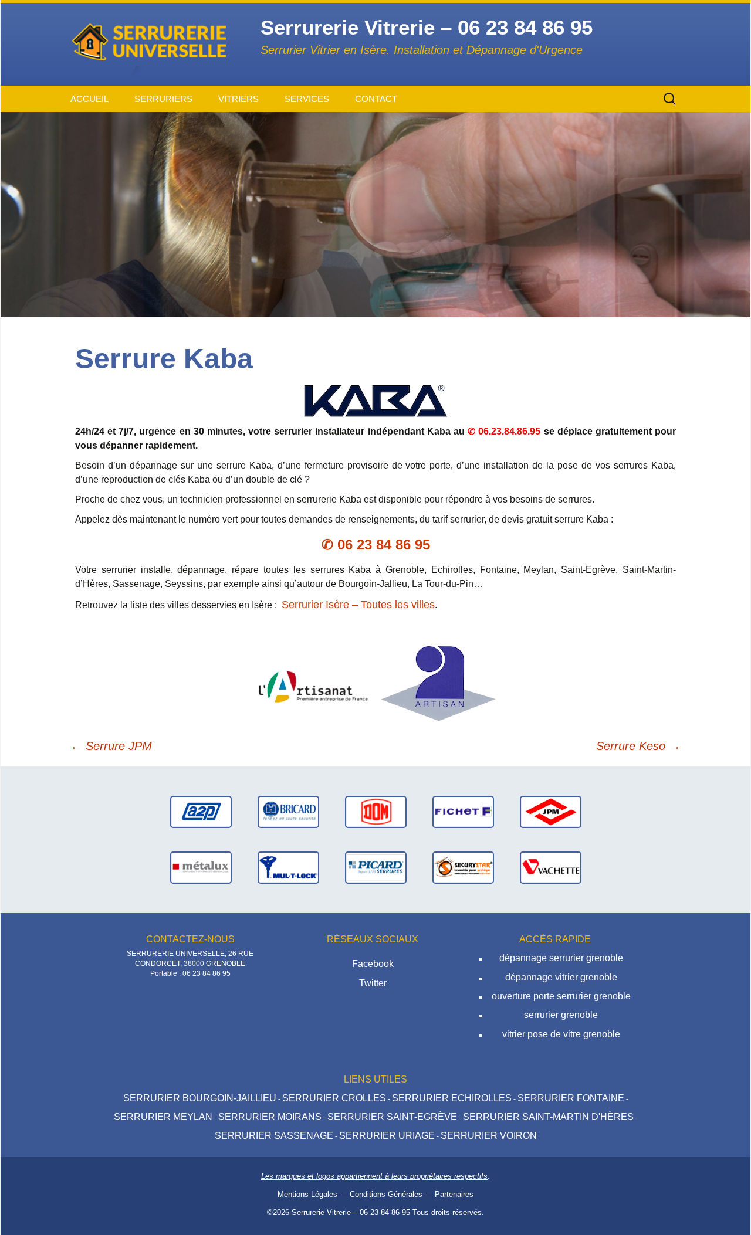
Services (307, 99)
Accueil (89, 99)
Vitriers (238, 99)
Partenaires (454, 1194)
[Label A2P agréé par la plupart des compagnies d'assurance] (200, 811)
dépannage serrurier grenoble (561, 958)
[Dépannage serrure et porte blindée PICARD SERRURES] (375, 867)
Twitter (373, 983)
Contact (376, 99)
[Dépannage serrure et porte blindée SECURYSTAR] (463, 867)
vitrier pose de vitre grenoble (561, 1034)
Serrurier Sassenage (274, 1136)
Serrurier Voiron (489, 1136)
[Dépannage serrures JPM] (550, 811)
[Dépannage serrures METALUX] (200, 867)
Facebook (373, 964)
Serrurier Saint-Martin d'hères (548, 1117)
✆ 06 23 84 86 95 (376, 544)
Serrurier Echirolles (452, 1098)
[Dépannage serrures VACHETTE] (550, 867)
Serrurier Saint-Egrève (392, 1117)
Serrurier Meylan (163, 1117)
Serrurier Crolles (334, 1098)
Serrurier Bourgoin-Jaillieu (199, 1098)
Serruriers (163, 99)
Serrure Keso (638, 745)
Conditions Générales (386, 1194)
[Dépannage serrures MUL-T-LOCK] (288, 867)
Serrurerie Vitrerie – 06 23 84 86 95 (351, 1212)
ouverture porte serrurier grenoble (561, 996)
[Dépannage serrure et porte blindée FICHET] (463, 811)
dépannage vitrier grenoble (561, 977)
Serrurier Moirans (270, 1117)
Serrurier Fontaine (570, 1098)
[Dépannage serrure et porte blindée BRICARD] (288, 811)
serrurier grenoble (561, 1015)
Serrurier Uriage (387, 1136)
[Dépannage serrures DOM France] (375, 811)
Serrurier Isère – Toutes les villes (358, 604)
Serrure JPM (111, 745)
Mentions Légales (307, 1194)
